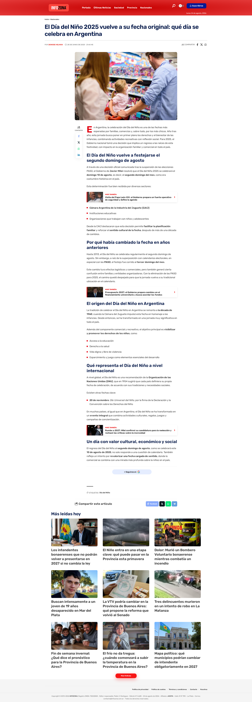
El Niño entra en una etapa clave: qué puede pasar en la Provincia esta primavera (126, 554)
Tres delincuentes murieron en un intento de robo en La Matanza (177, 606)
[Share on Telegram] (174, 503)
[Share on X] (201, 45)
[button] (173, 6)
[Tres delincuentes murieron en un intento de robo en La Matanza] (177, 584)
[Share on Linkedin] (79, 155)
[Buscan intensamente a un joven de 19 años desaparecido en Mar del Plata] (74, 584)
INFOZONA (74, 696)
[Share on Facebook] (197, 45)
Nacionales (54, 19)
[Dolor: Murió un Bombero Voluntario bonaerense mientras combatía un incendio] (177, 532)
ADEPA (170, 696)
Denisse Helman (55, 45)
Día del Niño (104, 493)
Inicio (47, 19)
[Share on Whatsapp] (205, 45)
